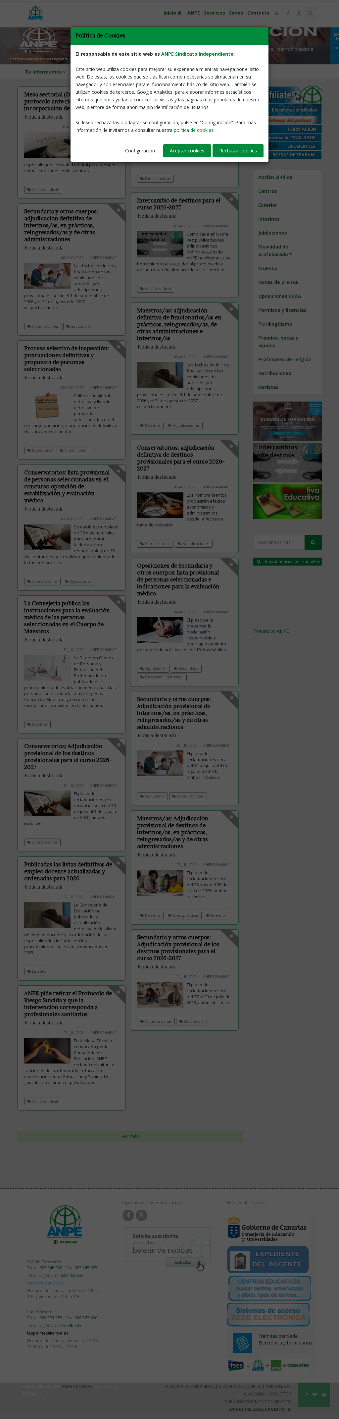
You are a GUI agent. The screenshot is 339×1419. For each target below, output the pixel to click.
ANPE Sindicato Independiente (197, 54)
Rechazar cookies (238, 150)
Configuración (140, 150)
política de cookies (194, 130)
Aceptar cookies (187, 150)
